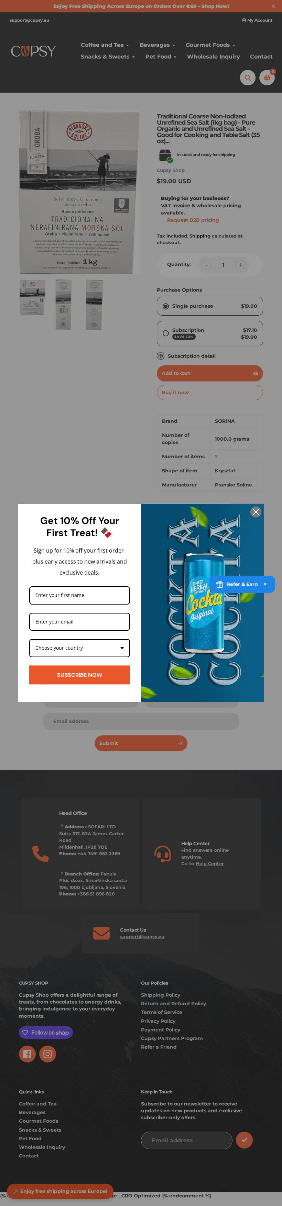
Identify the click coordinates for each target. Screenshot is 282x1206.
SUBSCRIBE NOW (79, 675)
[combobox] (79, 648)
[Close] (256, 512)
